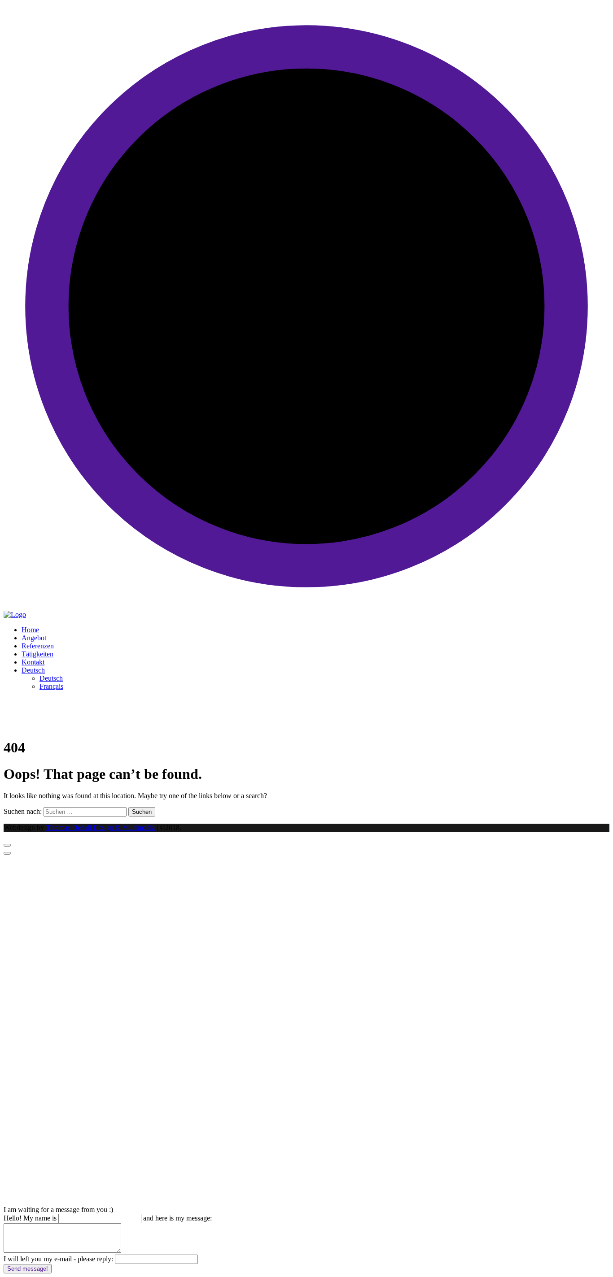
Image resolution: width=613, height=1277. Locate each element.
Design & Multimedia (100, 827)
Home (30, 630)
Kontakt (33, 662)
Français (51, 686)
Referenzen (38, 646)
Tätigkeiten (37, 654)
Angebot (34, 638)
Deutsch (33, 670)
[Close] (7, 853)
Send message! (27, 1268)
